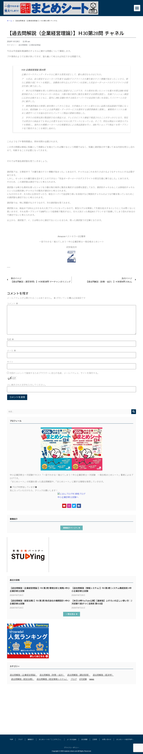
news (91, 679)
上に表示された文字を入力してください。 (27, 385)
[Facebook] (79, 506)
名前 (10, 339)
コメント (12, 303)
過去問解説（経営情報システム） (52, 679)
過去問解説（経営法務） (22, 679)
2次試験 (83, 679)
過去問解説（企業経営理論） (30, 45)
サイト (10, 362)
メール (11, 350)
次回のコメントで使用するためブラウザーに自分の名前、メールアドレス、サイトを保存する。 (54, 373)
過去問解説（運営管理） (78, 675)
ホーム (9, 21)
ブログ (74, 679)
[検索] (133, 411)
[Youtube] (64, 506)
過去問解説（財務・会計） (52, 675)
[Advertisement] (71, 708)
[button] (137, 8)
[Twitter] (74, 506)
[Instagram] (69, 506)
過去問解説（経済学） (103, 675)
